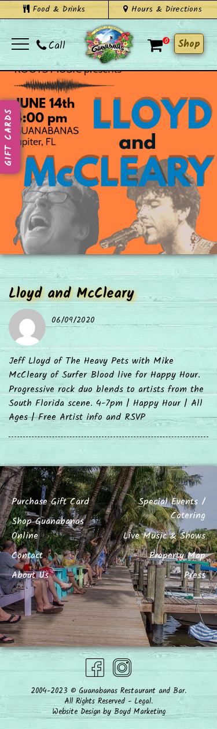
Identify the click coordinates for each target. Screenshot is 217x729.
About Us (30, 575)
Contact (27, 555)
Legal (142, 701)
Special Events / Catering (171, 508)
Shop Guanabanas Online (48, 528)
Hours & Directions (165, 9)
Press (194, 575)
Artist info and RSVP (102, 417)
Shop (189, 44)
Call (57, 46)
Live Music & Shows (164, 536)
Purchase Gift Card (50, 501)
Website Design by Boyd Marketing (108, 712)
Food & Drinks (57, 9)
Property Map (177, 555)
